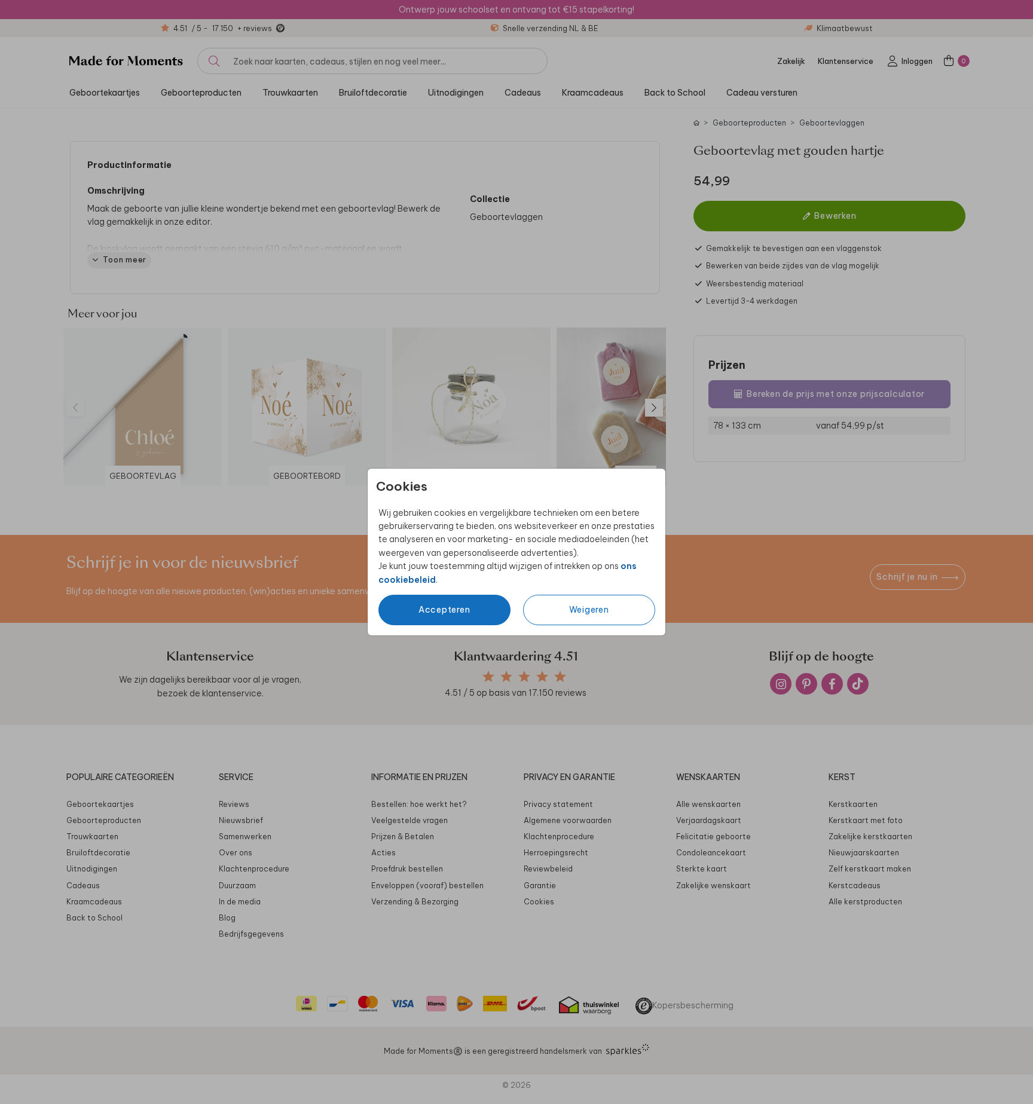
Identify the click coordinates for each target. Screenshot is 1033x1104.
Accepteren (444, 609)
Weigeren (589, 609)
